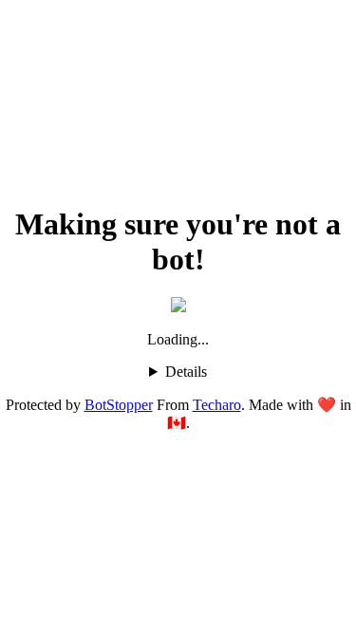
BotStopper (118, 405)
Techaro (217, 405)
